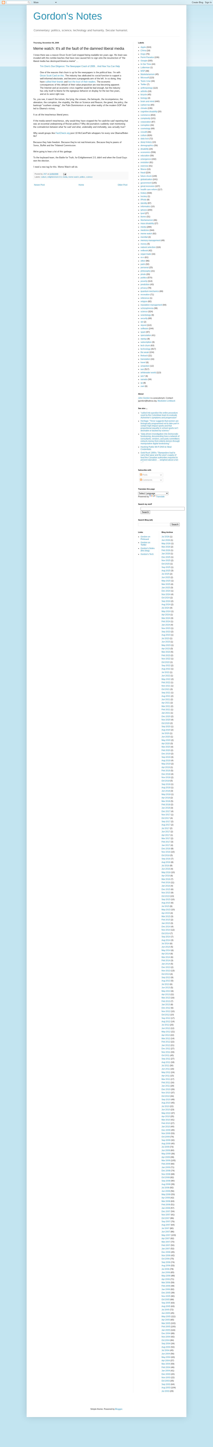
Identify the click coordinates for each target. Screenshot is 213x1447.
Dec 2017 (166, 811)
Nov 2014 (166, 930)
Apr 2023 (166, 648)
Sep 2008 (166, 1181)
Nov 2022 (166, 659)
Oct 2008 (166, 1177)
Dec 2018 (166, 774)
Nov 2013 (166, 970)
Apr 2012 (166, 1035)
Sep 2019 (166, 757)
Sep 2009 (166, 1140)
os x (142, 257)
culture (43, 177)
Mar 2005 (166, 1323)
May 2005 (166, 1316)
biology (144, 98)
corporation (146, 122)
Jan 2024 (166, 625)
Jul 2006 (165, 1269)
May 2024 (166, 611)
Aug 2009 (166, 1143)
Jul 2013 (165, 984)
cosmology (145, 128)
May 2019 (166, 764)
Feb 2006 (166, 1286)
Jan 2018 (166, 808)
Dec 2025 (166, 557)
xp (142, 383)
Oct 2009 (166, 1137)
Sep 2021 (166, 692)
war (142, 369)
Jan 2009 (166, 1167)
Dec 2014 (166, 926)
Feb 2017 (166, 842)
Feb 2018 (166, 804)
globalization (146, 179)
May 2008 (166, 1194)
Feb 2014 (166, 960)
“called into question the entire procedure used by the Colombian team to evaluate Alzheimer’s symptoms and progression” (159, 415)
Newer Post (39, 185)
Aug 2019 (166, 760)
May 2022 (166, 679)
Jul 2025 (165, 574)
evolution (145, 162)
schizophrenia (147, 308)
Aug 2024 (166, 604)
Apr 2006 (166, 1279)
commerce (145, 115)
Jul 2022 (165, 672)
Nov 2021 (166, 686)
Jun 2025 (166, 577)
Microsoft (145, 77)
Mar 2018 (166, 801)
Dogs (143, 54)
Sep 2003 (166, 1384)
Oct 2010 (166, 1096)
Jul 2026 (165, 537)
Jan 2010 (166, 1126)
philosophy (146, 271)
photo (143, 274)
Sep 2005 (166, 1303)
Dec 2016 (166, 848)
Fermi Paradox (147, 57)
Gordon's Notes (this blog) (148, 549)
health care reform (149, 189)
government (146, 183)
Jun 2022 (166, 676)
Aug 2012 (166, 1021)
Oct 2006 (166, 1259)
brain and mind (147, 101)
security (144, 318)
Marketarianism (148, 74)
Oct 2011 (166, 1055)
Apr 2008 (166, 1198)
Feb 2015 (166, 920)
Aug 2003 (166, 1387)
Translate (160, 496)
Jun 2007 (166, 1232)
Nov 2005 (166, 1296)
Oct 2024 (166, 598)
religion (144, 301)
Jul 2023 (165, 638)
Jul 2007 (165, 1228)
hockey (144, 196)
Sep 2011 (166, 1059)
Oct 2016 (166, 855)
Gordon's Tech (147, 554)
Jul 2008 (165, 1187)
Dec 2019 (166, 754)
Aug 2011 (166, 1062)
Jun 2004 (166, 1354)
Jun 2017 (166, 831)
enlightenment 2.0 (54, 177)
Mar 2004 (166, 1364)
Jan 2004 (166, 1371)
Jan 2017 (166, 845)
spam (143, 332)
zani (142, 386)
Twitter (143, 84)
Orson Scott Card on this (52, 75)
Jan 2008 (166, 1208)
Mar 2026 (166, 547)
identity (144, 203)
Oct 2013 (166, 974)
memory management (150, 240)
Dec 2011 (166, 1048)
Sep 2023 (166, 631)
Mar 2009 (166, 1160)
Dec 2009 (166, 1130)
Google (144, 61)
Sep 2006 (166, 1262)
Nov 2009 (166, 1133)
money (144, 244)
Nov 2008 (166, 1174)
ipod (143, 213)
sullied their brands (54, 81)
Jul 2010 (165, 1106)
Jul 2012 (165, 1025)
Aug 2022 (166, 669)
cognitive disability (149, 111)
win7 (143, 376)
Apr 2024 (166, 615)
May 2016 (166, 872)
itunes (143, 216)
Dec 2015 (166, 889)
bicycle (144, 94)
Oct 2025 (166, 564)
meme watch (73, 177)
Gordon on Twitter (145, 543)
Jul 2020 (165, 733)
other (143, 261)
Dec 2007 (166, 1211)
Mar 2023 (166, 652)
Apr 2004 (166, 1360)
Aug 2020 (166, 730)
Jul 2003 (165, 1391)
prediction (145, 284)
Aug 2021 (166, 696)
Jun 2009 (166, 1150)
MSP (143, 71)
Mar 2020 (166, 747)
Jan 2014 (166, 964)
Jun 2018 (166, 791)
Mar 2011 (166, 1079)
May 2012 (166, 1032)
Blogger (118, 1409)
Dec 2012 (166, 1008)
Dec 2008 (166, 1171)
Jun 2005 (166, 1313)
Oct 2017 (166, 818)
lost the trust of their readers (82, 81)
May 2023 (166, 645)
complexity (145, 118)
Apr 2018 (166, 798)
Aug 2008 (166, 1184)
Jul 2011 (165, 1065)
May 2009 (166, 1154)
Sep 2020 (166, 726)
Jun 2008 (166, 1191)
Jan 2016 (166, 886)
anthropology (147, 88)
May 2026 (166, 543)
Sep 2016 (166, 859)
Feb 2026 (166, 550)
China (143, 50)
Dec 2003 (166, 1374)
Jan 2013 (166, 1004)
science (89, 177)
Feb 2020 (166, 750)
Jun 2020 (166, 737)
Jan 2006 (166, 1289)
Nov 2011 (166, 1052)
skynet (143, 325)
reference (145, 298)
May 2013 (166, 991)
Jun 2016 (166, 869)
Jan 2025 (166, 587)
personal (145, 267)
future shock (146, 176)
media (65, 177)
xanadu (144, 379)
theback (144, 355)
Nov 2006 (166, 1255)
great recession (148, 186)
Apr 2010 (166, 1116)
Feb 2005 (166, 1326)
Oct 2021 (166, 689)
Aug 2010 (166, 1103)
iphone (144, 210)
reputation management (151, 305)
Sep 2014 (166, 937)
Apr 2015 (166, 913)
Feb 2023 (166, 655)
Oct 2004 (166, 1340)
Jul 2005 (165, 1310)
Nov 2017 (166, 815)
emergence (146, 159)
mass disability (147, 223)
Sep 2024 (166, 601)
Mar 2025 (166, 584)
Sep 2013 (166, 977)
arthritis (144, 91)
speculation (146, 335)
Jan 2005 (166, 1330)
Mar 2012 (166, 1038)
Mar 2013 (166, 998)
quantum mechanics (150, 291)
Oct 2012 (166, 1015)
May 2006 (166, 1276)
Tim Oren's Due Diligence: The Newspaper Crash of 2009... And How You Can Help (80, 66)
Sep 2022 (166, 665)
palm (143, 264)
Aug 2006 (166, 1265)
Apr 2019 (166, 767)
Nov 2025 (166, 560)
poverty (144, 281)
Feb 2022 (166, 682)
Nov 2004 (166, 1337)
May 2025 (166, 581)
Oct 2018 (166, 781)
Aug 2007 (166, 1225)
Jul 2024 (165, 608)
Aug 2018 (166, 787)
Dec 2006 (166, 1252)
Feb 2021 (166, 709)
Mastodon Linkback (166, 401)
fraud (143, 172)
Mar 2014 (166, 957)
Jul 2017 (165, 828)
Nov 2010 (166, 1093)
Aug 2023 (166, 635)
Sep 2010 (166, 1099)
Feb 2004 (166, 1367)
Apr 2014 (166, 954)
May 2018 (166, 794)
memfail (144, 237)
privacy (144, 288)
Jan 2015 (166, 923)
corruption (145, 125)
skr (142, 322)
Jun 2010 (166, 1109)
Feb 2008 (166, 1204)
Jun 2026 (166, 540)
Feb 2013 (166, 1001)
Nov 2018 (166, 777)
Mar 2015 (166, 916)
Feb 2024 (166, 621)
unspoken (145, 366)
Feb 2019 (166, 770)
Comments (147, 480)
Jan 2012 (166, 1045)
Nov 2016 (166, 852)
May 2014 (166, 950)
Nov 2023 (166, 628)
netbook (144, 250)
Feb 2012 (166, 1042)
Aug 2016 (166, 862)
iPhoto (143, 200)
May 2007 (166, 1235)
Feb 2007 (166, 1245)
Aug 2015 (166, 903)
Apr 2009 (166, 1157)
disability (145, 149)
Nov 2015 (166, 893)
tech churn (145, 345)
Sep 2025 (166, 567)
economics (145, 152)
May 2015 (166, 909)
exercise (144, 166)
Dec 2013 (166, 967)
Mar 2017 (166, 838)
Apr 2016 (166, 876)
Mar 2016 (166, 879)
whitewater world (148, 372)
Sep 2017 (166, 821)
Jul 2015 (165, 906)
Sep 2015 (166, 899)
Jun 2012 (166, 1028)
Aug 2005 (166, 1306)
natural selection (148, 247)
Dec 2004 (166, 1333)
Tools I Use (146, 81)
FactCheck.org (63, 133)
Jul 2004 (165, 1350)
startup (144, 339)
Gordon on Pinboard (145, 538)
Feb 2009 (166, 1164)
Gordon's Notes (67, 16)
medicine (145, 230)
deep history (146, 142)
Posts (144, 475)
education (145, 155)
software (144, 328)
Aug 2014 (166, 940)
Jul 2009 (165, 1147)
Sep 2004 (166, 1343)
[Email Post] (64, 174)
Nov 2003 (166, 1377)
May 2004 (166, 1357)
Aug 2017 (166, 825)
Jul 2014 (165, 943)
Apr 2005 (166, 1320)
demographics (147, 145)
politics (82, 177)
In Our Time (146, 64)
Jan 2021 (166, 713)
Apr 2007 (166, 1238)
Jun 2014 (166, 947)
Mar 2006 (166, 1282)
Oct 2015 (166, 896)
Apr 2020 (166, 743)
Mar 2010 (166, 1120)
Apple (143, 47)
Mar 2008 (166, 1201)
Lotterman (145, 67)
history (144, 193)
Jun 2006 (166, 1272)
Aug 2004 (166, 1347)
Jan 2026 (166, 553)
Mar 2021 (166, 706)
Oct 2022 (166, 662)
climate (144, 108)
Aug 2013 (166, 981)
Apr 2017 (166, 835)
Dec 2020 (166, 716)
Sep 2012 (166, 1018)
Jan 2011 (166, 1086)
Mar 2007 (166, 1242)
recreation (145, 294)
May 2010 (166, 1113)
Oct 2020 (166, 723)
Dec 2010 (166, 1089)
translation (145, 359)
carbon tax (145, 105)
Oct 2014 (166, 933)
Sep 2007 (166, 1221)
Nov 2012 (166, 1011)
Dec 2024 (166, 591)
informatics (145, 206)
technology (146, 349)
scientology (146, 315)
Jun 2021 (166, 699)
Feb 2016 (166, 882)
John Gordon (144, 398)
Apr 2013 (166, 994)
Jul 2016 (165, 865)
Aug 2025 (166, 570)
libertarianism (147, 220)
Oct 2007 (166, 1218)
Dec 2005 (166, 1293)
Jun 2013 (166, 987)
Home (81, 185)
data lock (145, 139)
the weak (145, 352)
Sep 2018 (166, 784)
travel (143, 362)
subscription (146, 342)
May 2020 (166, 740)
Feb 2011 (166, 1082)
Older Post (122, 185)
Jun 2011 (166, 1069)
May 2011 (166, 1072)
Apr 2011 (166, 1076)
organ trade (146, 254)
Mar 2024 (166, 618)
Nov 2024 (166, 594)
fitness (143, 169)
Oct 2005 (166, 1299)
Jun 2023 (166, 642)
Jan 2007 (166, 1248)
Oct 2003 (166, 1381)
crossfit (144, 132)
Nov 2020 (166, 720)
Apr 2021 (166, 703)
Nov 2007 (166, 1215)
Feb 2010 (166, 1123)
